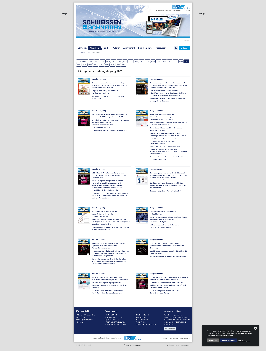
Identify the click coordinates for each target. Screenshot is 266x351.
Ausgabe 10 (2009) (99, 111)
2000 (123, 65)
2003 (107, 65)
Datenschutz (185, 338)
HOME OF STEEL (141, 317)
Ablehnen (213, 340)
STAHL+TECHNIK (141, 322)
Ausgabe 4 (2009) (98, 239)
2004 (101, 65)
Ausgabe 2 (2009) (98, 273)
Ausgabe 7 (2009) (156, 169)
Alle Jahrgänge (82, 61)
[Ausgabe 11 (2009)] (142, 86)
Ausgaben (94, 48)
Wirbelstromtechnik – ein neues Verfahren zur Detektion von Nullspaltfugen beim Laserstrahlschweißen (166, 141)
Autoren (116, 48)
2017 (141, 61)
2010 (181, 61)
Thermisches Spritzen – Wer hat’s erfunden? (165, 191)
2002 (112, 65)
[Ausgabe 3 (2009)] (142, 247)
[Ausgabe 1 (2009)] (142, 281)
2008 (79, 65)
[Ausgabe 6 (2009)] (84, 215)
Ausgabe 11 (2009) (157, 79)
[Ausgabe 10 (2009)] (84, 118)
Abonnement (129, 48)
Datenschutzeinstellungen (133, 345)
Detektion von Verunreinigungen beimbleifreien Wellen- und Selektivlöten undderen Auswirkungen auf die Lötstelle (168, 185)
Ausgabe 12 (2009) (99, 79)
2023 (108, 61)
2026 (91, 61)
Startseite (82, 48)
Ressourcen (161, 48)
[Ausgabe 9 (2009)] (142, 118)
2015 (153, 61)
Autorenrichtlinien (163, 11)
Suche (106, 48)
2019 (130, 61)
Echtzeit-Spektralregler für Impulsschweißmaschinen (168, 257)
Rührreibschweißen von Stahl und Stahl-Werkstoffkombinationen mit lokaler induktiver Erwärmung (167, 245)
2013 (164, 61)
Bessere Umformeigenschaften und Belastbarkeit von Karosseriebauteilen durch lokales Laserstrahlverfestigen (169, 219)
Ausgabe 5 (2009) (156, 208)
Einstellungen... (244, 340)
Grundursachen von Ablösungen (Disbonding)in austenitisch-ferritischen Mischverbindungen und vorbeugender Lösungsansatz (109, 85)
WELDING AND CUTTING (114, 317)
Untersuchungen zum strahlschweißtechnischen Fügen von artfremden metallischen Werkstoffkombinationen (109, 245)
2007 (84, 65)
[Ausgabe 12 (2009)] (84, 86)
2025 (97, 61)
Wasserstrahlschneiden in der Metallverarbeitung (109, 130)
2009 (186, 61)
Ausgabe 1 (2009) (156, 273)
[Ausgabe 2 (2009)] (84, 281)
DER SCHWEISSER (142, 320)
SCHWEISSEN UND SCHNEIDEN (84, 52)
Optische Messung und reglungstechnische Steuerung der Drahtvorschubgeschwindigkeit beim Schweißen (110, 285)
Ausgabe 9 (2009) (156, 111)
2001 (118, 65)
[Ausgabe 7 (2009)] (142, 176)
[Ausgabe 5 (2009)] (142, 215)
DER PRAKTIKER (111, 315)
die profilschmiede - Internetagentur (179, 345)
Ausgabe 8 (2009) (98, 169)
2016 (147, 61)
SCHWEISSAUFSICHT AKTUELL (116, 324)
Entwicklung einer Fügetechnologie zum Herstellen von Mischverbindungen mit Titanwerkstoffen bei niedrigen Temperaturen (110, 195)
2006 (90, 65)
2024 (102, 61)
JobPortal (80, 322)
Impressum (174, 338)
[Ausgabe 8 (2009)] (84, 176)
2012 (169, 61)
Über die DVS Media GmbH (86, 315)
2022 (113, 61)
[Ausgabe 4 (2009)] (84, 247)
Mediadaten (177, 11)
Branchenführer (145, 48)
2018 (136, 61)
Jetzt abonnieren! (170, 329)
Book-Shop (81, 317)
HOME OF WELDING (142, 315)
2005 (95, 65)
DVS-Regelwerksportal (85, 320)
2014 (158, 61)
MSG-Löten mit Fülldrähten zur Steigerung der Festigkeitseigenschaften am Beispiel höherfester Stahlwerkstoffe (109, 175)
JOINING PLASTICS (112, 320)
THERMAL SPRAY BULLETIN (115, 322)
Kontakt (187, 11)
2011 (175, 61)
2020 (125, 61)
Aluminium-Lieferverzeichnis (146, 324)
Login (185, 48)
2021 (119, 61)
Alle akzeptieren (228, 340)
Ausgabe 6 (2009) (98, 208)
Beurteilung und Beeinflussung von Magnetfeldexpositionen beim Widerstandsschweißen (104, 214)
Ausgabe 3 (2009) (156, 239)
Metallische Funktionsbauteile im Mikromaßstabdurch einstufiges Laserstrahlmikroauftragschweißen (162, 117)
